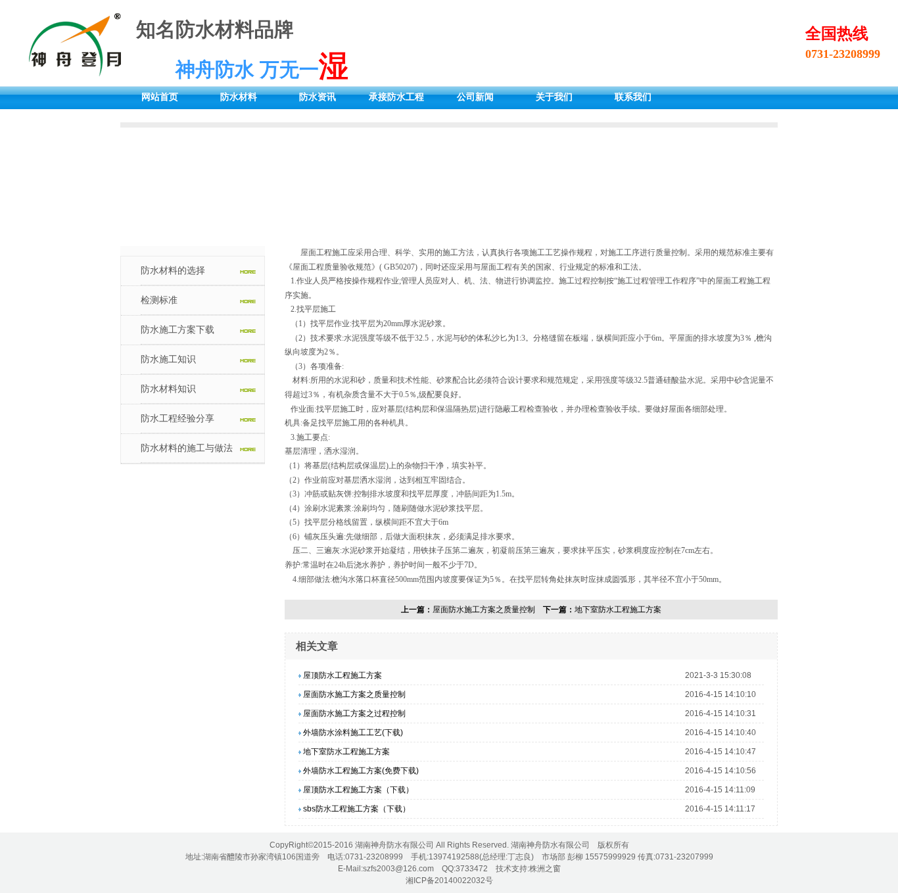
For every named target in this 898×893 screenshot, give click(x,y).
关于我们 (554, 97)
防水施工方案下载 (177, 329)
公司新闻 (475, 97)
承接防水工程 (396, 97)
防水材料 (238, 97)
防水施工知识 (168, 359)
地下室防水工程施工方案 (618, 609)
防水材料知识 (168, 388)
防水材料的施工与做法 (187, 448)
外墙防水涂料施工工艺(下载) (353, 732)
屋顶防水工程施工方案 (342, 675)
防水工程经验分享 (177, 418)
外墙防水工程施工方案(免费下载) (361, 770)
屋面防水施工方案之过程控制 (354, 713)
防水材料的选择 (173, 270)
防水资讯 (317, 97)
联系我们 (633, 97)
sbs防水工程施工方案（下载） (356, 808)
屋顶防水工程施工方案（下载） (358, 789)
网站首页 (159, 97)
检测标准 (159, 300)
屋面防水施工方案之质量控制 (484, 609)
